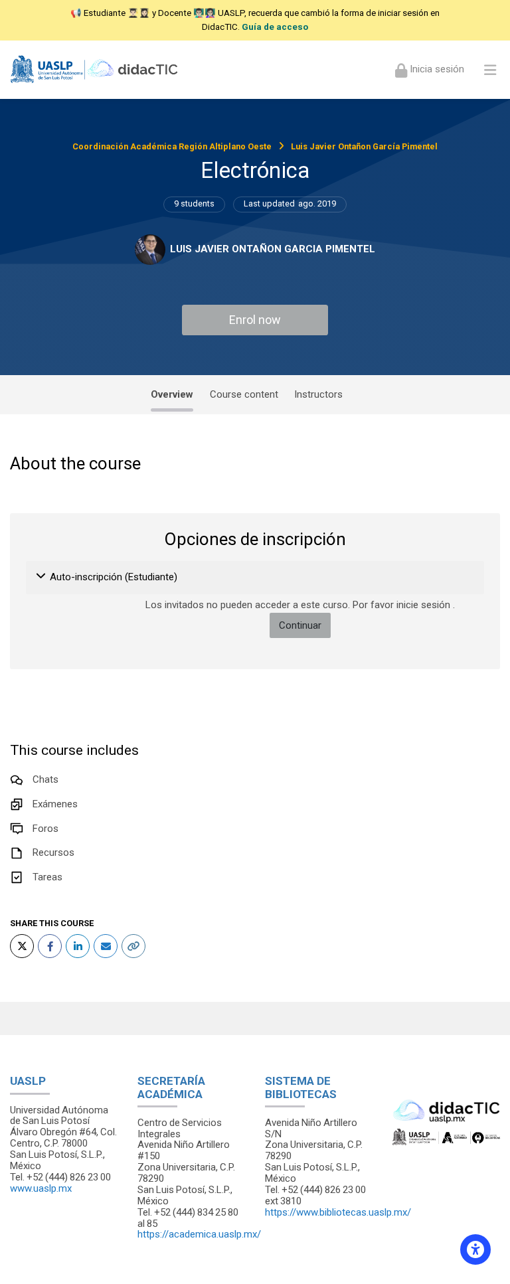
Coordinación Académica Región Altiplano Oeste (172, 146)
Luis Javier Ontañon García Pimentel (364, 146)
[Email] (106, 946)
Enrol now (255, 320)
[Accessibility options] (475, 1249)
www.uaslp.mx (41, 1188)
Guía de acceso (275, 27)
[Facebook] (50, 946)
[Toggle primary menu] (490, 70)
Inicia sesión (435, 69)
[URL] (133, 946)
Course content (244, 394)
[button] (41, 578)
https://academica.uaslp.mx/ (199, 1234)
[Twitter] (22, 946)
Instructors (318, 394)
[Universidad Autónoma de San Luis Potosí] (95, 70)
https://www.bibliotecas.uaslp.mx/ (338, 1212)
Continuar (300, 625)
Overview (172, 394)
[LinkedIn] (78, 946)
